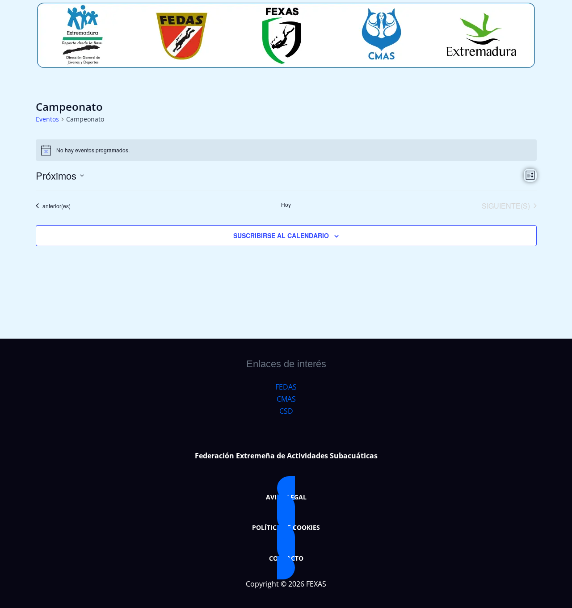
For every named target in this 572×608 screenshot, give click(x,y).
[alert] (286, 150)
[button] (286, 497)
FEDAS (286, 387)
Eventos (47, 119)
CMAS (286, 399)
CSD (286, 411)
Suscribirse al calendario (281, 235)
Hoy (286, 204)
